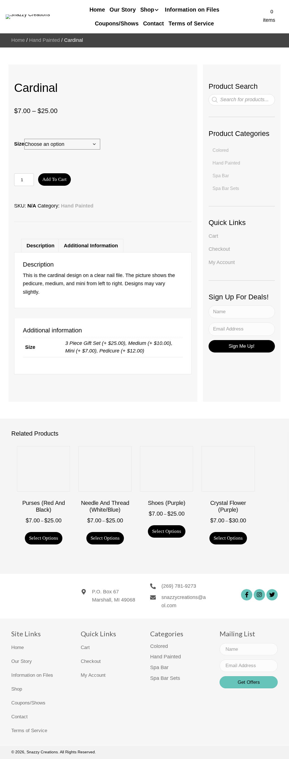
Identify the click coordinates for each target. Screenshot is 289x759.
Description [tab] (40, 245)
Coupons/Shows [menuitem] (28, 703)
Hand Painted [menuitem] (226, 163)
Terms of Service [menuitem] (29, 730)
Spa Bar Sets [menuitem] (226, 188)
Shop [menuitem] (16, 689)
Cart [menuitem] (213, 236)
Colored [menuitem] (221, 150)
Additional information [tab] (91, 245)
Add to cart (54, 179)
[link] (97, 10)
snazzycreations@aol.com (183, 601)
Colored (159, 646)
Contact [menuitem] (19, 716)
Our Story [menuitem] (21, 661)
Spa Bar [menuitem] (221, 175)
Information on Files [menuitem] (32, 675)
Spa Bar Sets (165, 678)
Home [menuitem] (17, 647)
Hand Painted (44, 40)
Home (18, 40)
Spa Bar (159, 667)
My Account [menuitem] (222, 262)
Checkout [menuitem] (219, 249)
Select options (43, 538)
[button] (242, 346)
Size (19, 144)
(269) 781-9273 (178, 586)
